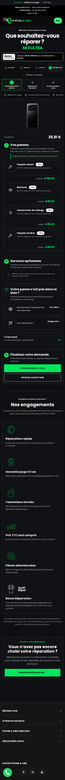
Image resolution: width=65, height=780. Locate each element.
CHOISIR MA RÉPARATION (32, 672)
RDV (58, 20)
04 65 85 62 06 (39, 10)
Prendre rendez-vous (32, 368)
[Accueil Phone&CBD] (19, 20)
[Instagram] (33, 772)
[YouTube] (42, 772)
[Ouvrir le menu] (6, 21)
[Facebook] (24, 772)
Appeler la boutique (32, 377)
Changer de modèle (32, 75)
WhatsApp (32, 13)
